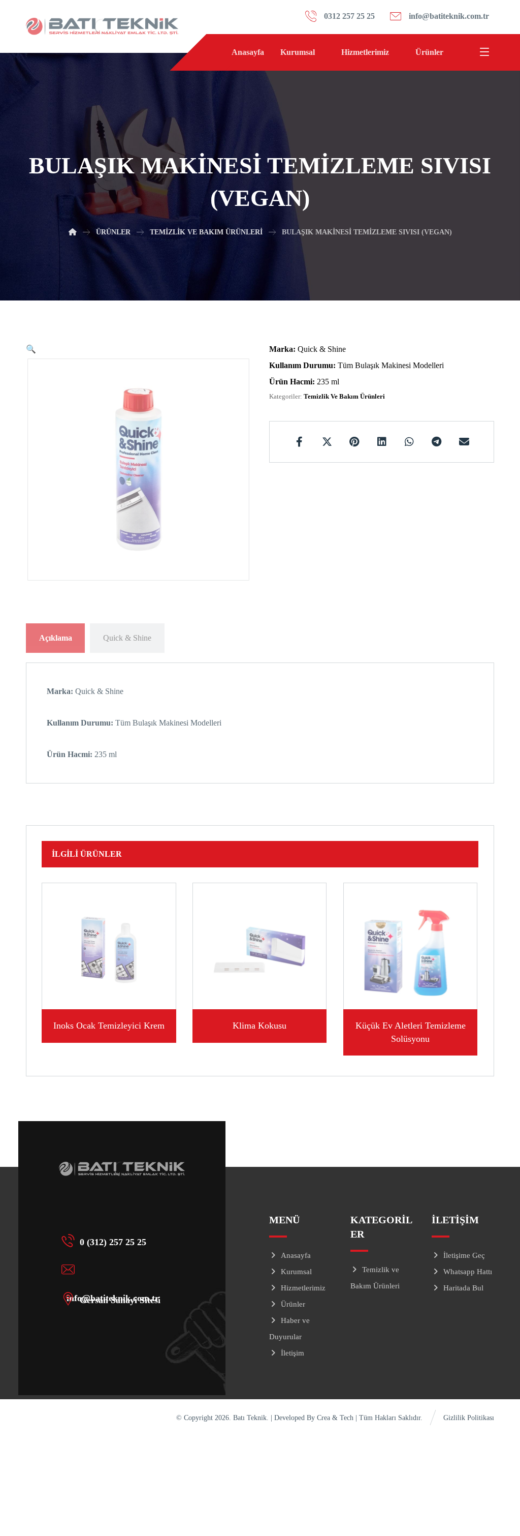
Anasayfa (296, 1255)
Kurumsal (296, 1272)
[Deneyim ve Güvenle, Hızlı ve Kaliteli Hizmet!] (102, 26)
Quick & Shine (127, 638)
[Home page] (73, 232)
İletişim (292, 1353)
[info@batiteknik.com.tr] (117, 1269)
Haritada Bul (463, 1288)
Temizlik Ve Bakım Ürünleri (344, 396)
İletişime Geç (464, 1255)
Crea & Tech (336, 1418)
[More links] (462, 52)
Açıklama (55, 638)
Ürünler (293, 1304)
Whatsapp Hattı (467, 1272)
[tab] (55, 638)
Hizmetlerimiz (303, 1288)
